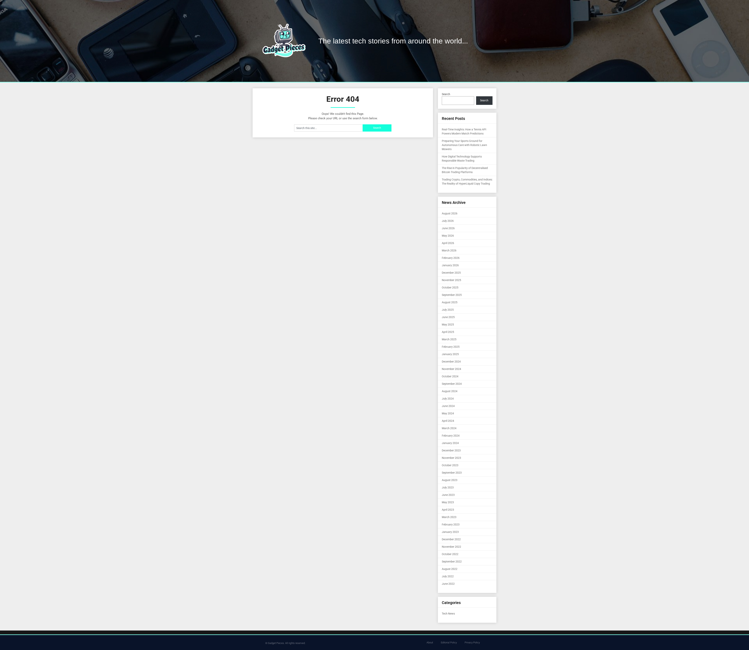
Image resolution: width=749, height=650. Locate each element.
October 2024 (450, 376)
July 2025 (448, 309)
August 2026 (449, 213)
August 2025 (449, 302)
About (430, 642)
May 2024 (448, 413)
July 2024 (448, 398)
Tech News (448, 613)
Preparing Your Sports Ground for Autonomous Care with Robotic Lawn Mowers (464, 145)
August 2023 (449, 480)
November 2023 (451, 457)
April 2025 (448, 331)
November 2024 (451, 369)
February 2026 (451, 257)
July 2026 (448, 220)
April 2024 (448, 420)
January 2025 (450, 354)
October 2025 (450, 287)
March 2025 (449, 339)
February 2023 (451, 524)
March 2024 (449, 428)
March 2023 (449, 517)
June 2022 (448, 583)
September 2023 (452, 472)
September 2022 (452, 561)
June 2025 (448, 317)
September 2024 (452, 383)
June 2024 (448, 406)
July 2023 (448, 487)
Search (446, 94)
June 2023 (448, 494)
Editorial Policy (449, 642)
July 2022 (448, 576)
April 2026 (448, 243)
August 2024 (449, 391)
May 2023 (448, 502)
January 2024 (450, 443)
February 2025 (451, 346)
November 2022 (451, 546)
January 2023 (450, 531)
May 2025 (448, 324)
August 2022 (449, 568)
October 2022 (450, 554)
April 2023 (448, 509)
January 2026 (450, 265)
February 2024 (451, 435)
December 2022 (451, 539)
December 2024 (451, 361)
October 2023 (450, 465)
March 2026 (449, 250)
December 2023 (451, 450)
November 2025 (451, 280)
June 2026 (448, 228)
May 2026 (448, 235)
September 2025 (452, 294)
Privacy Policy (472, 642)
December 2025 (451, 272)
